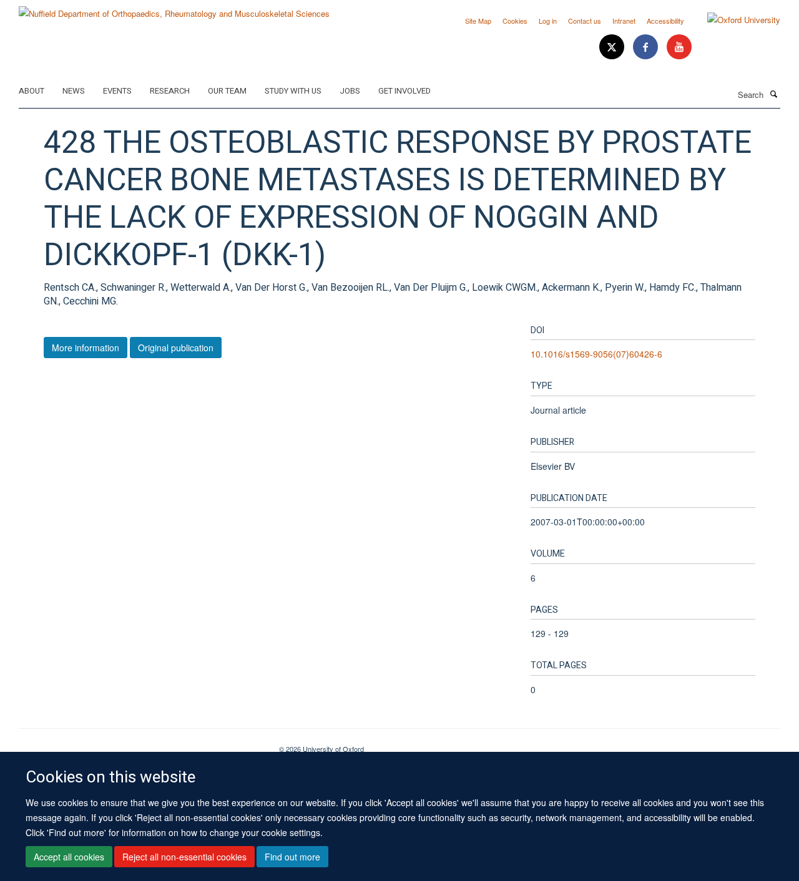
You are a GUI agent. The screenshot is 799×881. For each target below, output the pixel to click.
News (73, 91)
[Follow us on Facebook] (646, 47)
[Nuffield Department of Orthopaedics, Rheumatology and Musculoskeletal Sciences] (174, 9)
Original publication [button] (175, 347)
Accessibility (665, 21)
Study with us (293, 91)
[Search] (773, 93)
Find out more (292, 856)
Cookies (514, 21)
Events (117, 91)
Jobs (350, 91)
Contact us (584, 21)
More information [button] (85, 347)
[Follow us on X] (613, 47)
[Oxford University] (734, 19)
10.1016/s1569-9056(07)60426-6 (596, 354)
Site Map (478, 21)
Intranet (623, 21)
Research (170, 91)
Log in (548, 21)
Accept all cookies (69, 856)
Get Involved (404, 91)
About (31, 91)
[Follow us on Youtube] (679, 47)
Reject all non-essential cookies (184, 856)
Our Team (227, 91)
